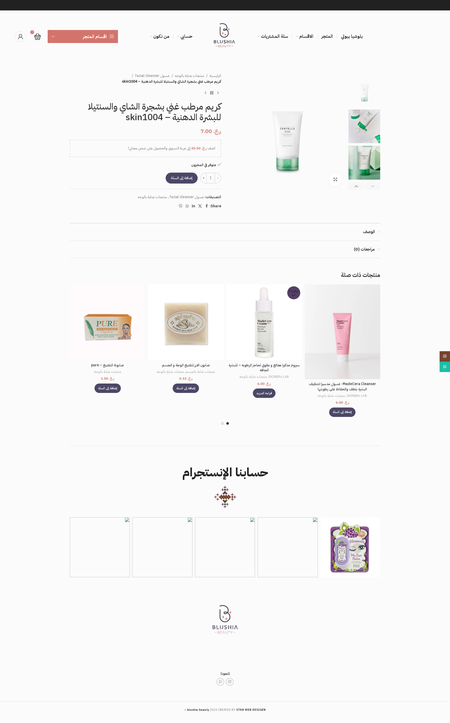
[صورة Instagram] (350, 547)
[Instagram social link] (230, 682)
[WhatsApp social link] (187, 206)
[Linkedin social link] (193, 206)
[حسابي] (20, 36)
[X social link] (200, 206)
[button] (372, 186)
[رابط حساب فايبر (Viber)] (180, 206)
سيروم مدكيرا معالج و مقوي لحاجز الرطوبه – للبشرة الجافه (264, 367)
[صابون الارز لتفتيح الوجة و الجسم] (186, 322)
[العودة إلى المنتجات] (212, 93)
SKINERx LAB (357, 395)
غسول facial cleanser (152, 75)
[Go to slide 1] (227, 423)
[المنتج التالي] (205, 93)
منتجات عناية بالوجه (189, 75)
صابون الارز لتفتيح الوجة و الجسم (186, 365)
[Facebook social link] (206, 206)
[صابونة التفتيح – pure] (108, 322)
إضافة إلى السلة (181, 177)
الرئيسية (215, 75)
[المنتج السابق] (218, 93)
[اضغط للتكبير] (335, 179)
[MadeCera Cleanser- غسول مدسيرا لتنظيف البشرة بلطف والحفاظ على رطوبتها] (342, 331)
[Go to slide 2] (222, 423)
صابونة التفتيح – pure (107, 365)
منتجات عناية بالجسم (200, 371)
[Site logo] (225, 36)
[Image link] (225, 621)
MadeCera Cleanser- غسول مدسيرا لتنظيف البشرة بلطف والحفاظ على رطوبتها (342, 386)
